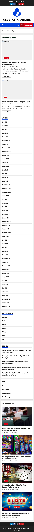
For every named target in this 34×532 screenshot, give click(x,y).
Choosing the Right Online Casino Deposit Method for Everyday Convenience (16, 458)
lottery (4, 332)
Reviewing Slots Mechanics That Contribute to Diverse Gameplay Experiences (15, 514)
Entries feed (5, 389)
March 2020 (5, 295)
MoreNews (26, 528)
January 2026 (5, 144)
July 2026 (4, 122)
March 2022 (5, 255)
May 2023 (4, 207)
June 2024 (5, 170)
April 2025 (5, 163)
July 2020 (4, 281)
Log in (3, 386)
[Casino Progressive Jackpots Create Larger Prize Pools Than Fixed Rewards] (17, 416)
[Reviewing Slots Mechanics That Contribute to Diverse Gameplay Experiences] (17, 501)
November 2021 (6, 269)
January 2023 (5, 218)
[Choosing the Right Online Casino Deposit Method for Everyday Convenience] (17, 445)
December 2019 (6, 306)
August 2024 (5, 166)
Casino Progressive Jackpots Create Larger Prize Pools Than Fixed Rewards (16, 429)
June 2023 (5, 203)
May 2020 (4, 288)
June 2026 (5, 126)
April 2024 (5, 177)
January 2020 (5, 303)
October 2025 (5, 155)
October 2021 (5, 273)
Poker (3, 336)
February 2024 (6, 185)
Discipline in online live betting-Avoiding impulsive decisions (17, 50)
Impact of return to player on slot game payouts (17, 89)
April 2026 (5, 133)
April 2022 (5, 251)
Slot (5, 97)
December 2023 (6, 188)
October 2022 (5, 229)
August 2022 (5, 236)
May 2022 (4, 247)
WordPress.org (6, 397)
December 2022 (6, 222)
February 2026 (6, 140)
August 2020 (5, 277)
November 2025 (6, 151)
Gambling (4, 328)
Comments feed (6, 393)
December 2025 (6, 148)
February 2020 (6, 299)
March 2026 (5, 137)
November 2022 (6, 225)
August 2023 (5, 196)
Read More (7, 76)
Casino (4, 324)
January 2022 (5, 262)
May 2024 (4, 174)
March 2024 (5, 181)
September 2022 (6, 233)
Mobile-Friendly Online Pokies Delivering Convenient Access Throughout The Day (15, 374)
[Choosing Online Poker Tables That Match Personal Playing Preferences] (17, 473)
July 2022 (4, 240)
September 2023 (6, 192)
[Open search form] (18, 25)
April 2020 (5, 292)
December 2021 (6, 266)
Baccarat (4, 317)
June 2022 (5, 244)
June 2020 (5, 284)
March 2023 (5, 210)
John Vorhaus (6, 66)
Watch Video (28, 25)
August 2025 (5, 159)
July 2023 (4, 199)
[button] (2, 25)
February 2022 (6, 258)
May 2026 (4, 129)
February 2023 (6, 214)
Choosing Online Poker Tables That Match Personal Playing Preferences (14, 486)
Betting (6, 58)
